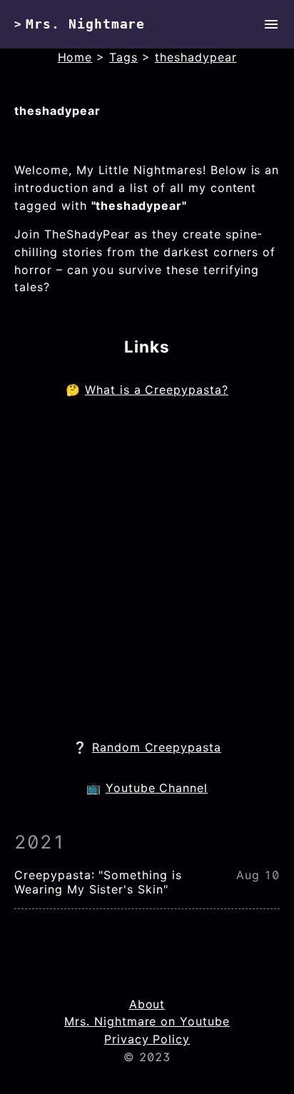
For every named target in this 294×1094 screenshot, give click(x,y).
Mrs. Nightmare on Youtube (147, 1021)
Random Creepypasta (156, 747)
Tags (123, 57)
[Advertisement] (147, 569)
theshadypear (196, 57)
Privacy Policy (147, 1039)
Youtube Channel (157, 788)
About (147, 1004)
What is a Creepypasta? (156, 390)
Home (75, 57)
